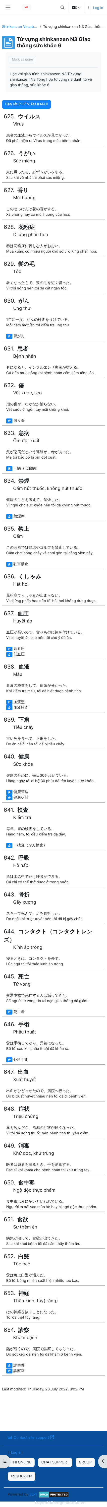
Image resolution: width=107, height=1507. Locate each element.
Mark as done (22, 59)
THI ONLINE (21, 1462)
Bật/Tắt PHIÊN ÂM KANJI (26, 104)
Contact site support (31, 1437)
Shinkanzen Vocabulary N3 (20, 26)
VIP (26, 7)
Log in (98, 7)
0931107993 (21, 1476)
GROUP (85, 1462)
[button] (62, 7)
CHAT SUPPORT (55, 1462)
